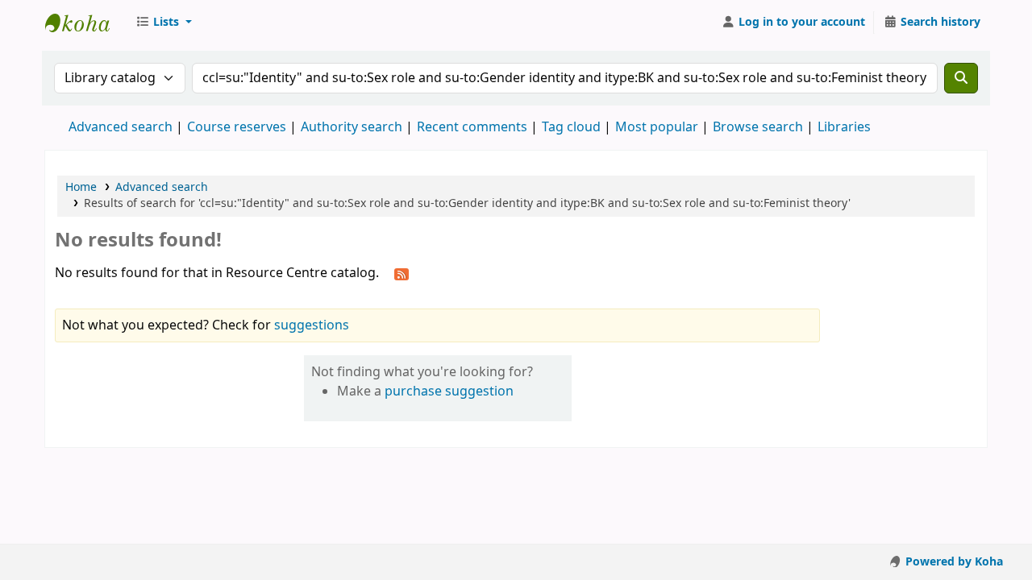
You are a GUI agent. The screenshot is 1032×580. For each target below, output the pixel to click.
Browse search (758, 127)
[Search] (961, 78)
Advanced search (121, 127)
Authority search (351, 127)
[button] (163, 22)
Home (81, 187)
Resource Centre (85, 22)
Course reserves (236, 127)
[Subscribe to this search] (401, 274)
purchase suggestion (449, 391)
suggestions (311, 325)
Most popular (656, 127)
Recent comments (472, 127)
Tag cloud (571, 127)
